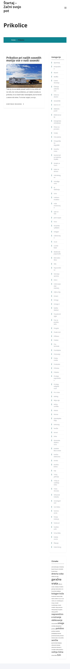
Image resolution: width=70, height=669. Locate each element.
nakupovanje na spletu (56, 609)
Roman (56, 414)
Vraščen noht (56, 528)
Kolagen (56, 232)
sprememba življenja (56, 643)
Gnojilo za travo (57, 164)
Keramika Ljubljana (57, 227)
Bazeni (56, 72)
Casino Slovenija (56, 82)
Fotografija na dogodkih (57, 143)
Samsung (56, 424)
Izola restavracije (57, 205)
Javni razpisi (57, 218)
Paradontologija (57, 315)
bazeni (53, 569)
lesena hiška (59, 596)
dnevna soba (57, 573)
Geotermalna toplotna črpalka (57, 157)
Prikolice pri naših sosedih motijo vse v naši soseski (23, 59)
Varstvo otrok (56, 512)
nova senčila (54, 623)
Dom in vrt (57, 105)
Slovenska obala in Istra (57, 442)
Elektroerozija (57, 116)
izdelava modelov (59, 586)
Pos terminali (56, 345)
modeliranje (54, 605)
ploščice (53, 628)
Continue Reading (14, 104)
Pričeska (56, 368)
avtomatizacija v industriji (57, 567)
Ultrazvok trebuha (57, 496)
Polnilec (56, 340)
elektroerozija (54, 576)
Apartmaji (57, 63)
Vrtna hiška (57, 533)
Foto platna (57, 137)
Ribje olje (57, 400)
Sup (55, 471)
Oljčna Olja (57, 292)
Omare (56, 296)
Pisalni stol (57, 332)
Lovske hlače (56, 247)
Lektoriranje (57, 237)
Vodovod (56, 523)
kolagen (55, 593)
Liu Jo (55, 242)
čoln (59, 655)
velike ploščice (59, 649)
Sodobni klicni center (57, 449)
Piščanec (56, 336)
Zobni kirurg (57, 547)
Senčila (56, 428)
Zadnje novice (56, 538)
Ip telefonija (57, 188)
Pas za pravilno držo (56, 322)
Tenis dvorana (56, 490)
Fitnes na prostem (56, 128)
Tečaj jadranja (56, 476)
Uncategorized (57, 502)
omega (61, 623)
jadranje (53, 589)
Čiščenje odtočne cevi (56, 89)
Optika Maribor (56, 309)
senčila (54, 640)
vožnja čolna (57, 652)
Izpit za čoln (56, 213)
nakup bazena (59, 607)
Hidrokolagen (57, 176)
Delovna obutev (56, 96)
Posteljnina (57, 350)
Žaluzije (56, 543)
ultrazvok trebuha (55, 645)
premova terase (55, 635)
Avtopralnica (57, 68)
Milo (55, 264)
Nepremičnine (57, 269)
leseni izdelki (54, 598)
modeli (56, 603)
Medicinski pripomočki (57, 253)
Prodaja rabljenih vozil (56, 386)
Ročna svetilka (56, 405)
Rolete (56, 410)
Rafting (56, 396)
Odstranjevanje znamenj (57, 286)
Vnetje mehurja (56, 518)
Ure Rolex (57, 507)
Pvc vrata (57, 392)
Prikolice (21, 40)
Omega (56, 300)
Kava (55, 222)
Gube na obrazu (56, 170)
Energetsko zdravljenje (57, 122)
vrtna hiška (54, 655)
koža (61, 593)
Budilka (56, 77)
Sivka (55, 436)
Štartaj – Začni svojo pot (12, 7)
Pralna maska (56, 359)
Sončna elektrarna (57, 455)
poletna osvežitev (55, 631)
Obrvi (55, 280)
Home (13, 40)
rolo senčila (61, 637)
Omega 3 (57, 304)
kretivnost (53, 596)
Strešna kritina (56, 466)
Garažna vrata (56, 150)
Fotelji (56, 133)
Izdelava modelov (56, 198)
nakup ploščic (54, 611)
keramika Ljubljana (56, 591)
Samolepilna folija (57, 419)
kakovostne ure (59, 589)
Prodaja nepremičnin (57, 378)
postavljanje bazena (56, 633)
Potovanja (57, 354)
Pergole (56, 328)
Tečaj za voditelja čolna (56, 483)
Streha (56, 460)
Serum (56, 432)
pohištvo (60, 628)
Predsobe (57, 364)
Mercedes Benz (57, 259)
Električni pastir (56, 110)
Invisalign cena (57, 182)
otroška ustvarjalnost (56, 626)
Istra (55, 193)
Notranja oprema (56, 275)
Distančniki (57, 101)
